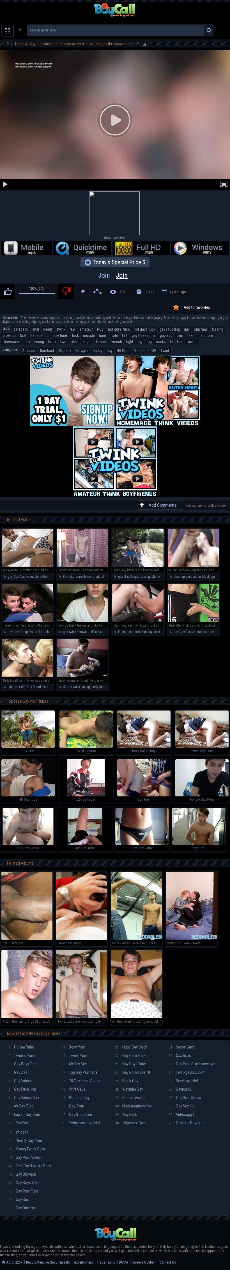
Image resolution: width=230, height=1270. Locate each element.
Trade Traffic (106, 1262)
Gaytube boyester (187, 1122)
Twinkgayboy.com (187, 1072)
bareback (20, 329)
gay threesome (144, 335)
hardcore (206, 335)
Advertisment (83, 1262)
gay (187, 329)
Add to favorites (197, 307)
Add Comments (163, 505)
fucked (192, 341)
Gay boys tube (23, 1063)
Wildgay (18, 1132)
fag (149, 341)
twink (61, 329)
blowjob (9, 335)
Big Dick (65, 350)
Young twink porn (27, 1149)
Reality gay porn (25, 1140)
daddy (48, 329)
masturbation (39, 577)
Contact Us (168, 1262)
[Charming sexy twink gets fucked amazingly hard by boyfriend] (137, 621)
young (39, 341)
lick (179, 341)
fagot (87, 341)
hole (114, 335)
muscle (89, 335)
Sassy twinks (130, 1097)
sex (27, 341)
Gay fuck (126, 1114)
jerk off (99, 577)
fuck (75, 335)
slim (179, 335)
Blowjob (81, 350)
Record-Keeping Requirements (48, 1262)
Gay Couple (21, 577)
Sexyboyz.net (183, 1080)
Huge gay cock (131, 1047)
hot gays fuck (144, 329)
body (52, 341)
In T (125, 335)
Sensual (36, 335)
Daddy (97, 350)
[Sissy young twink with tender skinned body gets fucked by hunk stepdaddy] (82, 676)
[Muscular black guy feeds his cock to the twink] (193, 566)
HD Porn (123, 350)
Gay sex (19, 1122)
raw (72, 329)
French (116, 341)
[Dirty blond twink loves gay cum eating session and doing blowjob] (27, 676)
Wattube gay (129, 1089)
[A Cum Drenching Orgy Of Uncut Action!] (26, 1017)
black (206, 577)
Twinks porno (22, 1055)
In (171, 341)
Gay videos (20, 1080)
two (63, 341)
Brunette (68, 577)
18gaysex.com (130, 1122)
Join (113, 275)
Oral (23, 335)
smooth (81, 577)
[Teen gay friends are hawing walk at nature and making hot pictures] (137, 566)
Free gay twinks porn (30, 1165)
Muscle (139, 350)
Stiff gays (73, 1089)
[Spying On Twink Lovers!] (191, 939)
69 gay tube (21, 1106)
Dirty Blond (33, 687)
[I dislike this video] (66, 291)
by (144, 43)
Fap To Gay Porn (24, 1114)
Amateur (29, 350)
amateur (86, 329)
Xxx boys (180, 1055)
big (139, 341)
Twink (165, 350)
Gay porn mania (185, 1097)
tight (129, 341)
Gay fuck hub (22, 1089)
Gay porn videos (25, 1157)
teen (190, 335)
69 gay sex (74, 1063)
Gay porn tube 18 (132, 1072)
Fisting (123, 632)
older (75, 341)
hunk (103, 335)
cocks (161, 341)
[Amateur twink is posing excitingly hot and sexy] (136, 1017)
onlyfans (201, 329)
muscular (194, 577)
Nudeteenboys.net (134, 1106)
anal (35, 329)
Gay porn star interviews (192, 1063)
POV (100, 329)
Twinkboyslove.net (81, 1122)
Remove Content (144, 1262)
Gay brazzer (22, 1207)
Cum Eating (50, 687)
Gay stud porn (77, 1114)
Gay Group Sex (23, 632)
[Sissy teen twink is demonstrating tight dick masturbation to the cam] (82, 566)
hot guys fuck (119, 329)
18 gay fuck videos (81, 1080)
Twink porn (74, 1055)
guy (213, 577)
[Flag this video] (82, 291)
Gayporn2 (180, 1089)
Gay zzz (18, 1072)
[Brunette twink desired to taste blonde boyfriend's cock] (193, 621)
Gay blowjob (22, 1174)
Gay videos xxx (24, 1097)
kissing (217, 329)
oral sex (40, 632)
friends (101, 341)
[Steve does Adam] (81, 939)
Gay (109, 350)
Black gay (126, 1080)
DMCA (123, 1262)
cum (10, 687)
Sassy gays (182, 1047)
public (152, 577)
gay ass (166, 335)
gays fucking (170, 329)
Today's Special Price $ (119, 262)
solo (90, 577)
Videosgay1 (182, 1114)
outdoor (163, 577)
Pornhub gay (75, 1097)
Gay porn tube (130, 1055)
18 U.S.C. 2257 (11, 1262)
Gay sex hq (181, 1106)
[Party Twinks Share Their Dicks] (136, 939)
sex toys (159, 632)
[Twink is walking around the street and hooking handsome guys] (27, 621)
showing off (86, 632)
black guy (180, 577)
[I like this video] (8, 291)
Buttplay (146, 632)
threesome (11, 341)
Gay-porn (73, 1106)
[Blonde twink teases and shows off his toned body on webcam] (82, 621)
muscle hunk (57, 335)
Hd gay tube (21, 1047)
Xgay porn (73, 1047)
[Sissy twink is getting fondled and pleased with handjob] (27, 566)
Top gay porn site (80, 1072)
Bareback (47, 350)
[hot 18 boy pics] (26, 939)
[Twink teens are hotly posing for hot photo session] (81, 1017)
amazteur (101, 632)
